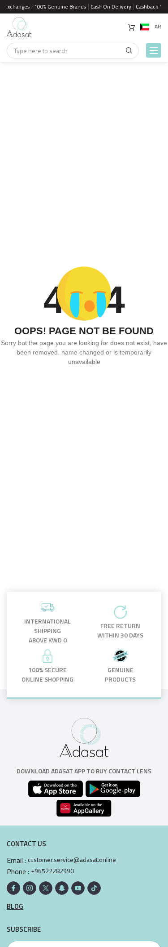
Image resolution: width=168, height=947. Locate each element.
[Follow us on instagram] (29, 888)
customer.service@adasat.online (72, 859)
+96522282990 (52, 870)
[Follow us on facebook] (13, 888)
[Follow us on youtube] (78, 888)
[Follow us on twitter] (45, 888)
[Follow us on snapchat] (62, 888)
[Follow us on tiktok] (94, 888)
